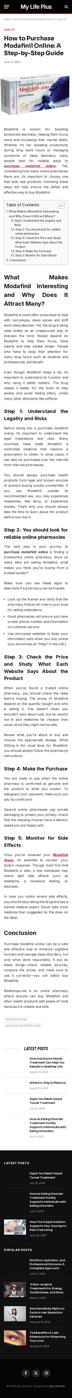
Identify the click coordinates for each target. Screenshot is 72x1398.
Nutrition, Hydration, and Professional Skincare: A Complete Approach (47, 1264)
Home (7, 19)
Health (9, 29)
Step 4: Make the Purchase (33, 251)
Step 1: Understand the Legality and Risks (37, 223)
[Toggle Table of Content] (59, 205)
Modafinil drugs (16, 1019)
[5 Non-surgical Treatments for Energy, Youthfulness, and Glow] (15, 1289)
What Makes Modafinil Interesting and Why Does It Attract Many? (34, 213)
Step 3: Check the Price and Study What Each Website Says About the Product (38, 242)
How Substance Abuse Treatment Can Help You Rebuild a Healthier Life (47, 1062)
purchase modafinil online (23, 1025)
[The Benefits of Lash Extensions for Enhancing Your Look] (15, 1337)
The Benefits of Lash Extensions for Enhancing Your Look (48, 1336)
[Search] (66, 6)
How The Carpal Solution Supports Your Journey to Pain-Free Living (48, 1226)
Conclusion (17, 260)
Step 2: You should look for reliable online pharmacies (38, 231)
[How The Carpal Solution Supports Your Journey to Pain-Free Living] (15, 1227)
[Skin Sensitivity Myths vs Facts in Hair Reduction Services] (15, 1313)
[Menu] (6, 6)
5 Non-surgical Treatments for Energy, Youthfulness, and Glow (47, 1288)
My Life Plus (57, 1386)
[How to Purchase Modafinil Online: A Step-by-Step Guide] (35, 118)
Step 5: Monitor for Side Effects (36, 255)
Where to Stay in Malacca (48, 1082)
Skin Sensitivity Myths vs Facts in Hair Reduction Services (47, 1312)
